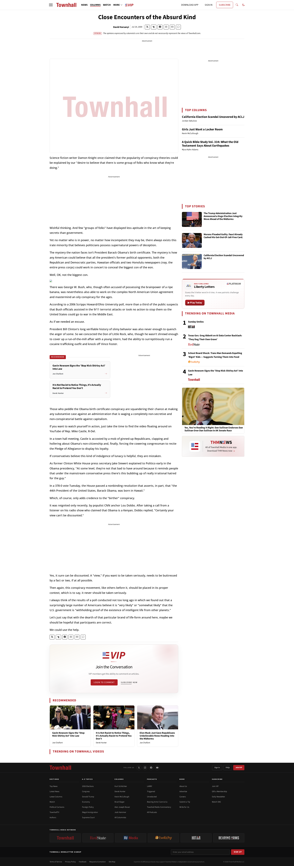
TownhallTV (54, 812)
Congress (86, 791)
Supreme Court (88, 817)
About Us (183, 786)
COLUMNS (95, 5)
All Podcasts (152, 812)
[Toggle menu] (51, 5)
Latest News (54, 791)
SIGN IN (208, 5)
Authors (53, 817)
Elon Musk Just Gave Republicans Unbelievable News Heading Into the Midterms (157, 735)
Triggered (151, 791)
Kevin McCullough (122, 796)
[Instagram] (145, 767)
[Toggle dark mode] (243, 5)
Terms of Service (56, 861)
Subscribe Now (129, 682)
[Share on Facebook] (160, 27)
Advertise (183, 791)
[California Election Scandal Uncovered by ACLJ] (192, 261)
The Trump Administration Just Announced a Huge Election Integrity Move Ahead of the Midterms (223, 216)
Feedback (82, 861)
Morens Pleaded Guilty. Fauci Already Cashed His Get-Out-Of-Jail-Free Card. (223, 236)
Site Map (112, 861)
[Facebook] (151, 767)
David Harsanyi (121, 27)
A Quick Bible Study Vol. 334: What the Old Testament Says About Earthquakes (210, 144)
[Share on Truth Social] (153, 27)
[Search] (236, 5)
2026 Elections (88, 786)
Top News (53, 786)
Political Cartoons (57, 807)
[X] (138, 767)
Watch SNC (216, 802)
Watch (52, 802)
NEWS (84, 5)
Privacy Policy (70, 861)
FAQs (228, 767)
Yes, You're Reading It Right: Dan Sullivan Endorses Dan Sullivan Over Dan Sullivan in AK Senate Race (214, 429)
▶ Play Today (195, 302)
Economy (86, 802)
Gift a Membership (219, 791)
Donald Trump (88, 796)
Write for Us (184, 807)
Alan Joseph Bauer (122, 807)
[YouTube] (157, 767)
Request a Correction (97, 861)
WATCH (107, 5)
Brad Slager (119, 802)
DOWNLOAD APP (189, 5)
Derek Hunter (101, 742)
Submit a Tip (184, 802)
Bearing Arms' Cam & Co (157, 802)
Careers (182, 796)
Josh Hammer (120, 812)
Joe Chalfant (57, 742)
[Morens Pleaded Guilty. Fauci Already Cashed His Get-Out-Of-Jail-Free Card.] (192, 240)
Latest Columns (56, 796)
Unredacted (152, 796)
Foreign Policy (88, 807)
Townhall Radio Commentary (159, 807)
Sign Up (238, 852)
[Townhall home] (60, 767)
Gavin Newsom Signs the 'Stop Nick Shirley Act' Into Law (68, 734)
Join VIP (239, 767)
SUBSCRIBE (224, 5)
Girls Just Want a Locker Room (202, 129)
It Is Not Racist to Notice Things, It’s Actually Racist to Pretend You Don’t (114, 735)
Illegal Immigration (90, 812)
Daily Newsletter (218, 796)
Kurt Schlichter (121, 786)
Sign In (217, 767)
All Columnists (120, 817)
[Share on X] (147, 27)
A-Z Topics (87, 779)
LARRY (149, 786)
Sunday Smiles (196, 321)
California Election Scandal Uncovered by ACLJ (213, 117)
